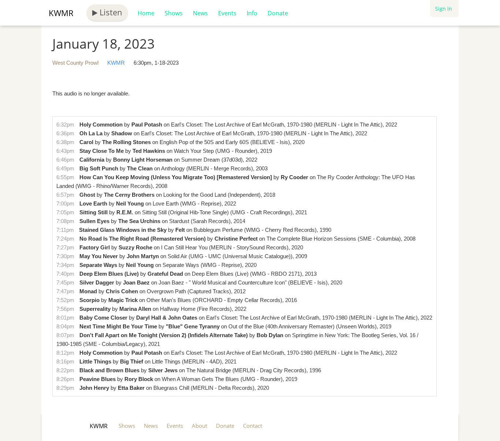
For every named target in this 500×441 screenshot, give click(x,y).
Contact (252, 425)
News (200, 13)
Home (146, 13)
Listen (109, 12)
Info (252, 13)
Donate (278, 13)
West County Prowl (75, 63)
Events (227, 13)
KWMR (61, 12)
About (199, 425)
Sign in (443, 8)
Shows (174, 13)
